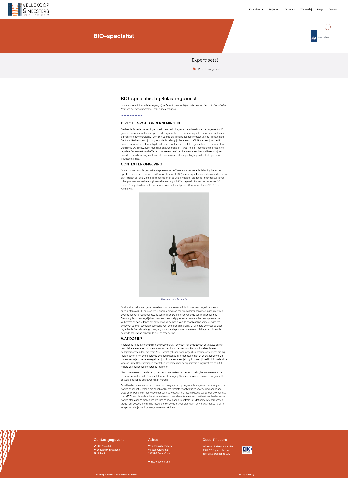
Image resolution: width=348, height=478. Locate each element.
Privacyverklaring (246, 474)
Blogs (320, 9)
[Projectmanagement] (194, 69)
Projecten (274, 9)
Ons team (290, 9)
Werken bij (306, 9)
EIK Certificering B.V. (219, 453)
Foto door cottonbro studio (174, 299)
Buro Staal (132, 474)
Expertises (254, 9)
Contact (333, 9)
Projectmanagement (209, 69)
